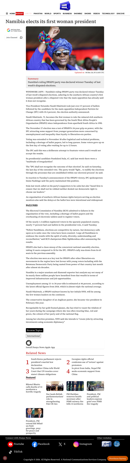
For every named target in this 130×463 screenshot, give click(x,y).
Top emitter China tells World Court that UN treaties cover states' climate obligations (45, 371)
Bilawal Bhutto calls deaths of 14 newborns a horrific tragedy (34, 388)
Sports (57, 14)
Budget (19, 14)
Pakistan (38, 14)
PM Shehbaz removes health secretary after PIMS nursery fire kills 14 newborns (75, 399)
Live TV (28, 14)
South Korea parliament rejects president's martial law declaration (46, 362)
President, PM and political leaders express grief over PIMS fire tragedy (94, 399)
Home (12, 14)
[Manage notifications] (5, 458)
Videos (96, 14)
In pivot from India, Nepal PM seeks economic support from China (86, 371)
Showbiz (78, 14)
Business (67, 14)
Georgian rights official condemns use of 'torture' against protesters (87, 362)
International (33, 335)
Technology (108, 14)
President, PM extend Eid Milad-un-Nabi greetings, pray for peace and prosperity (34, 426)
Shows (87, 14)
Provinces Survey (117, 458)
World (48, 14)
